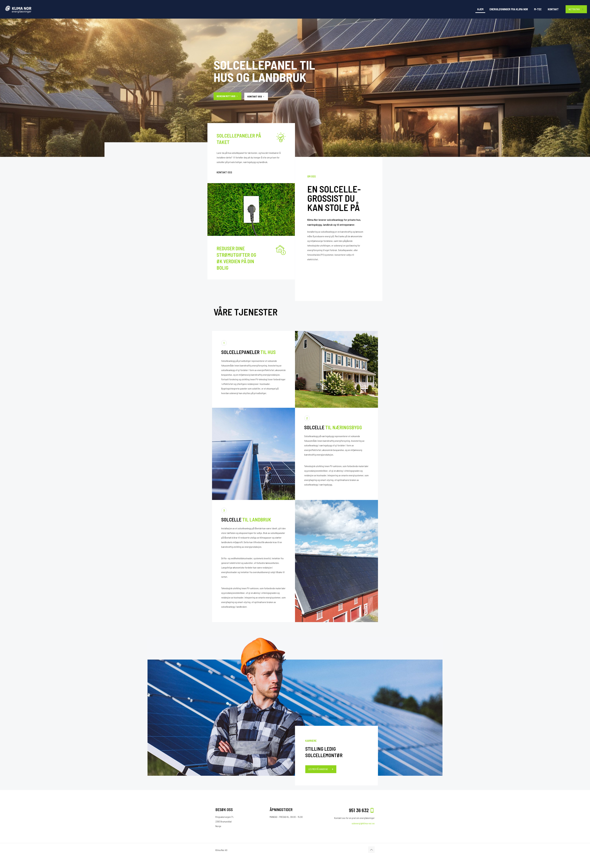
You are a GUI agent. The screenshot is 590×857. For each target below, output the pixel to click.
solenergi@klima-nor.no (363, 823)
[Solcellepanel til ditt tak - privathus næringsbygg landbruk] (28, 9)
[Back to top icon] (371, 849)
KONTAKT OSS (254, 96)
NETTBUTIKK (574, 9)
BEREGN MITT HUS (226, 96)
